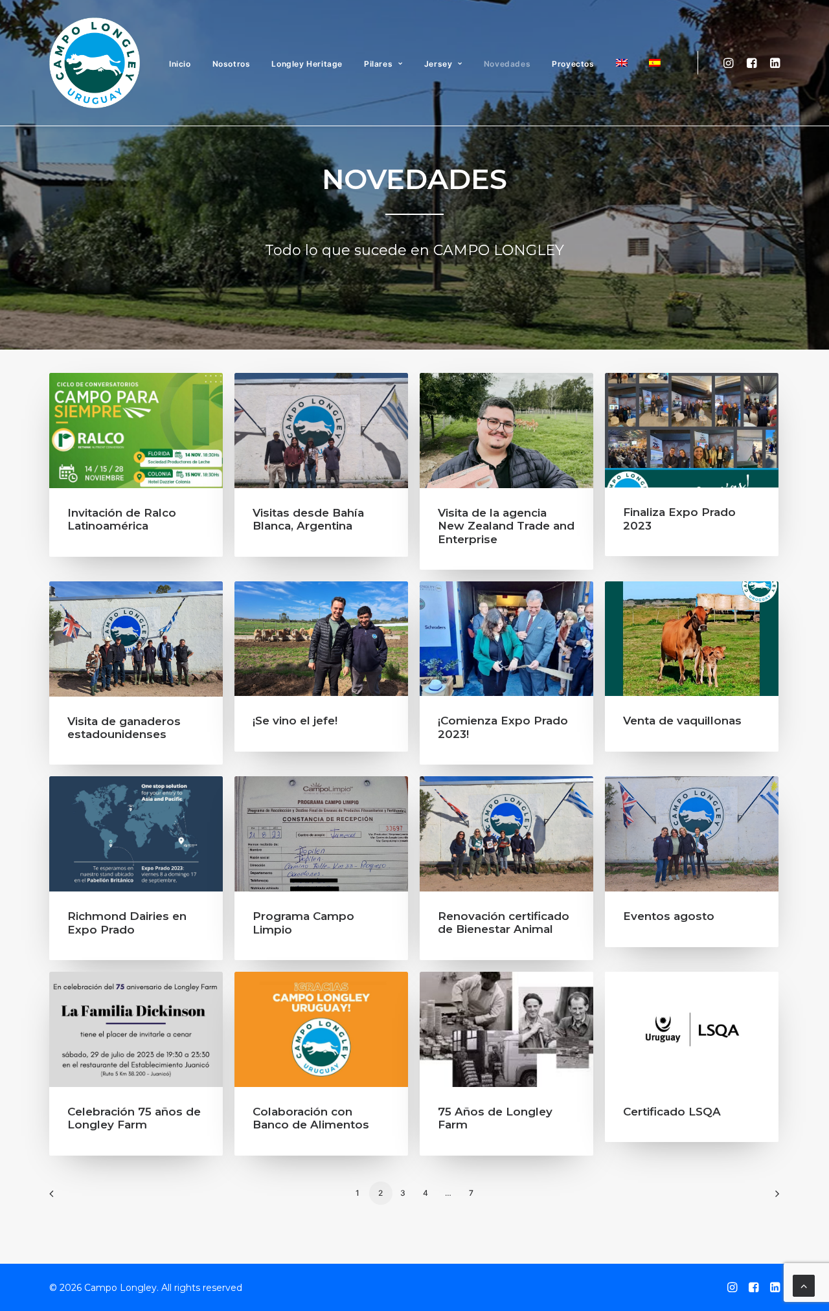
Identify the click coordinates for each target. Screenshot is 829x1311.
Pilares (378, 64)
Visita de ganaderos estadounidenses (124, 728)
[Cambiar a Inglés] (622, 63)
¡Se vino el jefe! (295, 720)
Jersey (438, 64)
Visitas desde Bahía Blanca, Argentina (308, 519)
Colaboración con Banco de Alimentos (311, 1118)
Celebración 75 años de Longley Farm (134, 1118)
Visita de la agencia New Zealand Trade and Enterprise (506, 526)
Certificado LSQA (672, 1111)
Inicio (180, 64)
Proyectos (573, 64)
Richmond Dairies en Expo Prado (127, 923)
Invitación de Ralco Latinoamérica (121, 519)
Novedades (507, 64)
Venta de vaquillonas (682, 720)
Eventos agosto (668, 916)
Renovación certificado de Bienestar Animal (503, 923)
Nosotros (231, 64)
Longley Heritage (307, 64)
